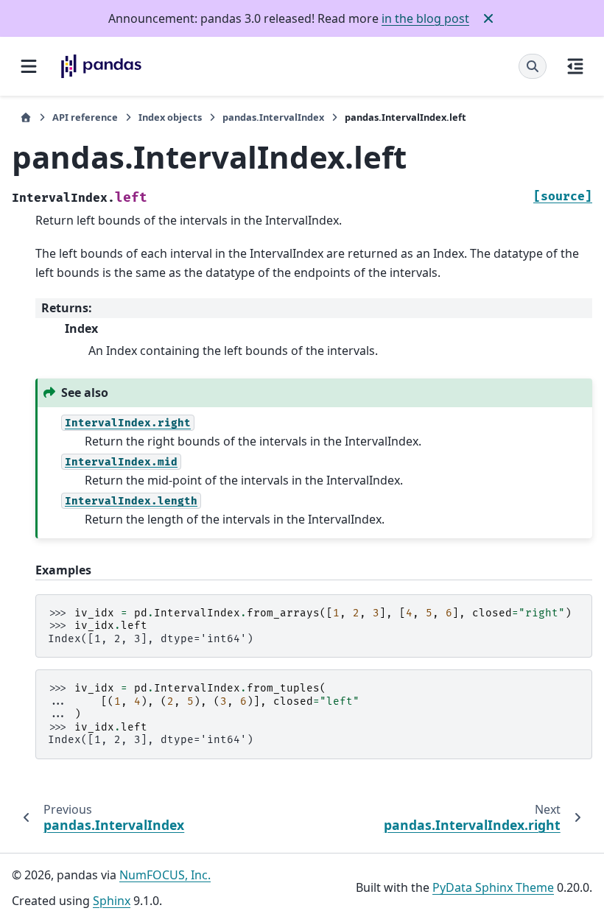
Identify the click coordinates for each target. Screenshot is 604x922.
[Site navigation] (29, 66)
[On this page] (575, 66)
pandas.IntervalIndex (273, 117)
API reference (85, 117)
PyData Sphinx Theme (493, 887)
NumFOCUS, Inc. (165, 875)
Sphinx (111, 901)
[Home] (26, 117)
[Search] (533, 66)
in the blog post (425, 18)
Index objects (170, 117)
